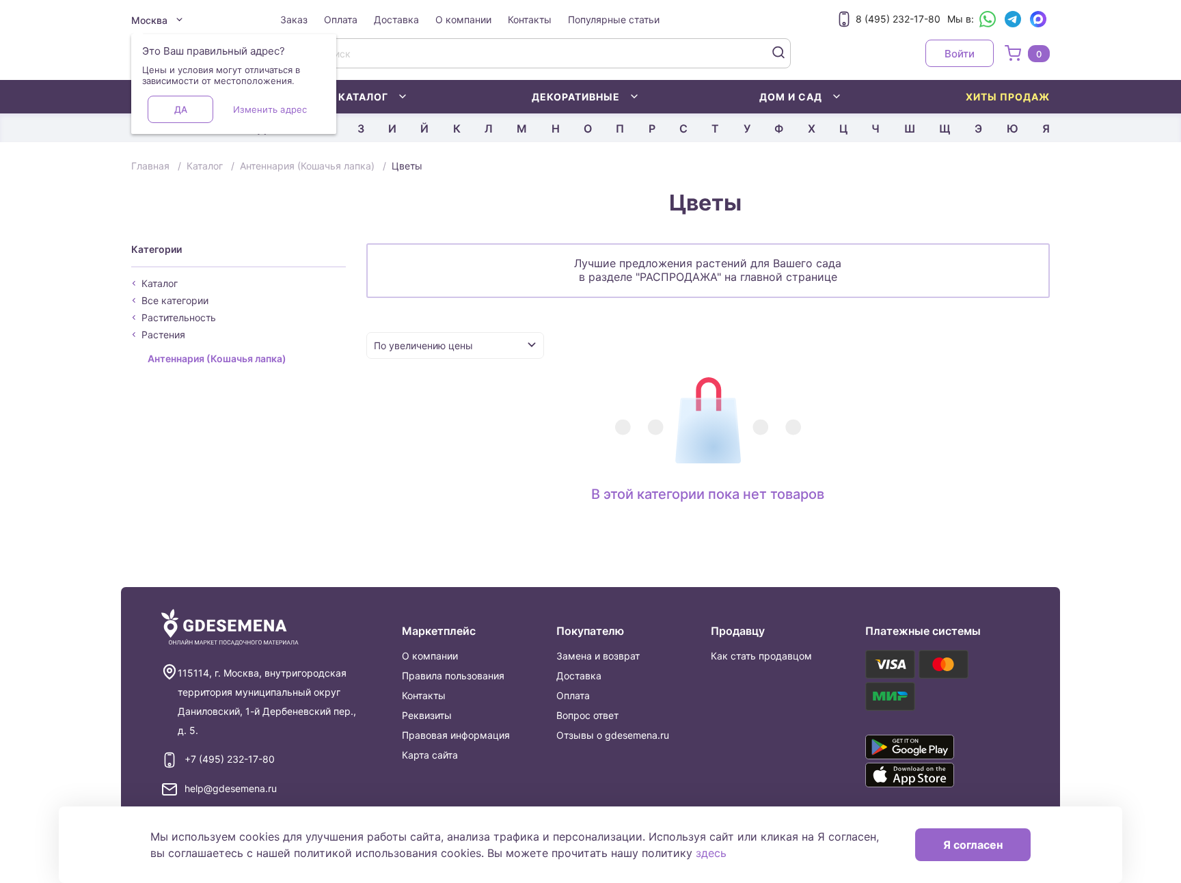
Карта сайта (430, 755)
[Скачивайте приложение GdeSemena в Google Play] (929, 747)
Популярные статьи (614, 19)
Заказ (294, 19)
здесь (711, 853)
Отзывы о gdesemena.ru (612, 735)
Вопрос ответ (587, 715)
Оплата (340, 19)
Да (180, 109)
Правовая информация (456, 735)
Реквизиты (427, 715)
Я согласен (973, 845)
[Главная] (230, 628)
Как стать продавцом (761, 656)
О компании (463, 19)
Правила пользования (453, 675)
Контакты (530, 19)
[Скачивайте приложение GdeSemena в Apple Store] (929, 775)
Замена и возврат (598, 656)
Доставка (396, 19)
